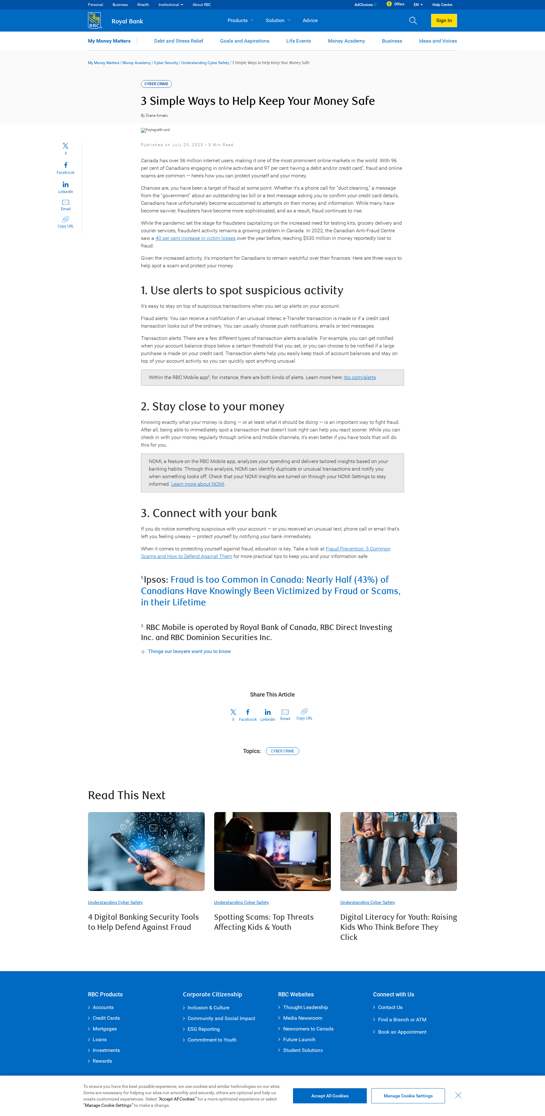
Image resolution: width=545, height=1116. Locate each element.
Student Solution (301, 1050)
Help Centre (442, 5)
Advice (310, 20)
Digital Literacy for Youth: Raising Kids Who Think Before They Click (398, 927)
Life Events (298, 41)
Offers (399, 4)
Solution (275, 20)
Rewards (102, 1061)
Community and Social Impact (221, 1018)
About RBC (202, 5)
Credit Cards (106, 1018)
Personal (95, 5)
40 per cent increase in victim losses (195, 238)
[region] (272, 1096)
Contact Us (390, 1007)
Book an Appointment (402, 1032)
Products (238, 20)
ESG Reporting (204, 1029)
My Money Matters (109, 41)
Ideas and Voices (438, 41)
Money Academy (346, 41)
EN (416, 5)
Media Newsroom (302, 1018)
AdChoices (364, 5)
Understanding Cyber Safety (205, 63)
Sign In (444, 20)
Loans (100, 1039)
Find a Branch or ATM (402, 1020)
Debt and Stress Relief (178, 41)
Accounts (103, 1007)
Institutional (169, 5)
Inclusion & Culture (208, 1008)
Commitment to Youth (212, 1040)
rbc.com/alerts (360, 377)
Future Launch (299, 1039)
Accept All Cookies (330, 1095)
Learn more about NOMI (197, 484)
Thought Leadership (305, 1007)
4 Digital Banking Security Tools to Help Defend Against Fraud (143, 922)
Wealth (143, 5)
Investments (106, 1050)
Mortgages (105, 1029)
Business (120, 5)
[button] (415, 20)
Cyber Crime (282, 751)
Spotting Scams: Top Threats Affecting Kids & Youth (264, 922)
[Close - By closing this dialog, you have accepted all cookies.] (458, 1095)
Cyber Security (166, 63)
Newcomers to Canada (308, 1029)
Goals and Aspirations (244, 41)
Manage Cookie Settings (408, 1095)
